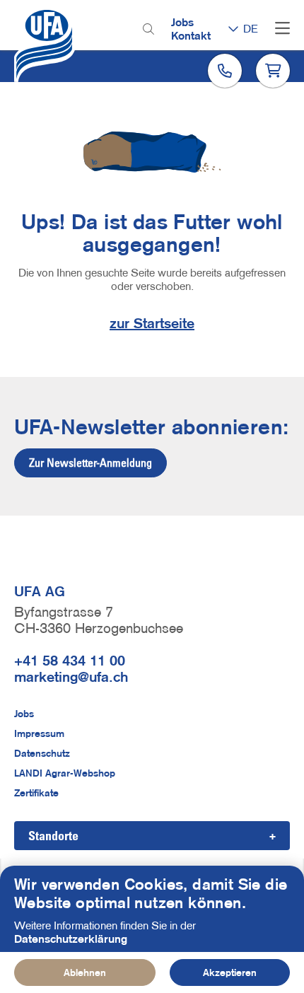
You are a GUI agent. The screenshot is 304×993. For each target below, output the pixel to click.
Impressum (39, 733)
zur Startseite (152, 323)
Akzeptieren (230, 972)
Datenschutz (42, 753)
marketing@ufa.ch (71, 676)
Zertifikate (36, 792)
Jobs (182, 22)
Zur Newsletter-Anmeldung (90, 462)
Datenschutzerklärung (70, 938)
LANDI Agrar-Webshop (64, 773)
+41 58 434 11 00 (69, 660)
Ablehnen (85, 972)
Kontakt (191, 35)
